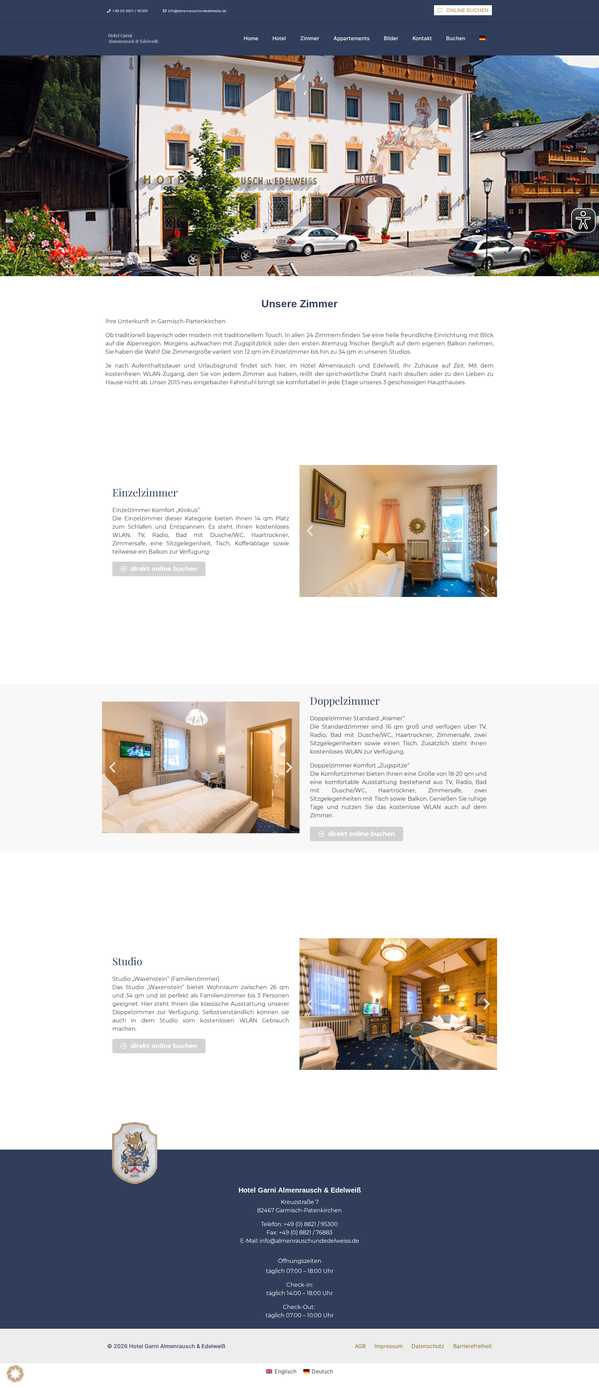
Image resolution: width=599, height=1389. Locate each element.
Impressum (388, 1346)
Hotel (279, 38)
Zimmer (309, 38)
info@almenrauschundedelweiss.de (197, 11)
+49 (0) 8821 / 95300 (130, 11)
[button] (310, 531)
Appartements (351, 38)
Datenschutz (427, 1346)
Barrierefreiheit (472, 1346)
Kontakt (422, 38)
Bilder (391, 38)
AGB (360, 1346)
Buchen (455, 38)
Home (251, 38)
